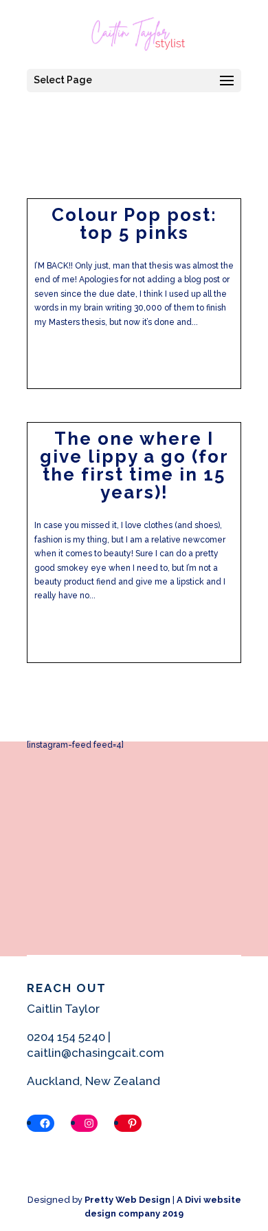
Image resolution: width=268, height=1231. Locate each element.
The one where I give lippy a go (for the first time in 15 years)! (134, 465)
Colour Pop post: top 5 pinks (134, 223)
